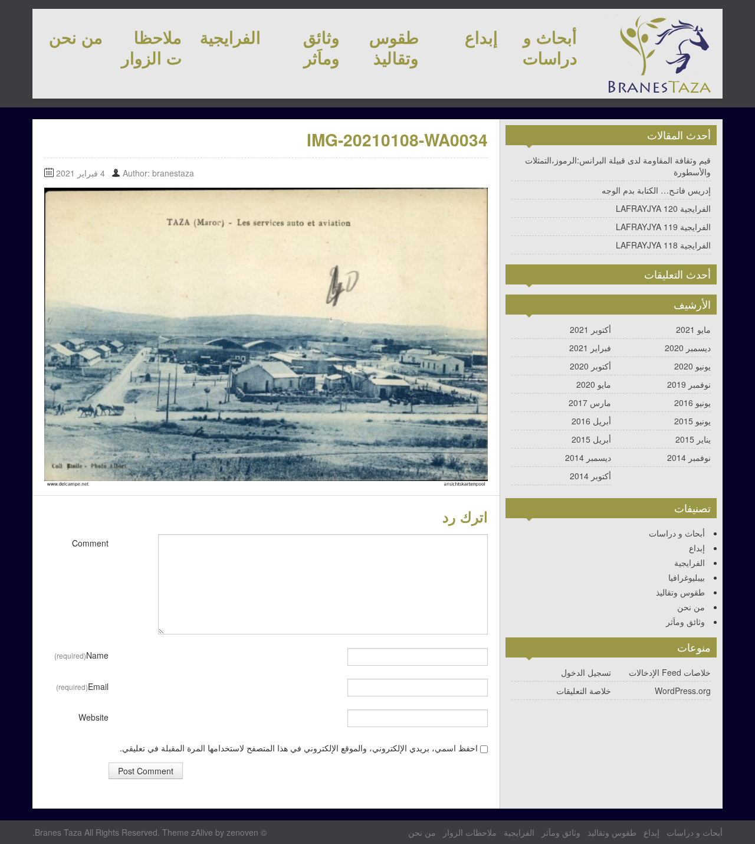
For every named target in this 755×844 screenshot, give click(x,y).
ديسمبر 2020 (688, 348)
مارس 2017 (590, 402)
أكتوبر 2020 (590, 366)
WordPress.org (683, 690)
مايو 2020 (593, 384)
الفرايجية (230, 37)
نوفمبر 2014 (689, 457)
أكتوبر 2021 (590, 329)
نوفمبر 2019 (689, 384)
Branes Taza (58, 832)
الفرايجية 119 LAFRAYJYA (663, 227)
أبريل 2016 (591, 421)
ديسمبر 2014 (588, 457)
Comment (90, 543)
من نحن (76, 37)
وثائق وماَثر (321, 47)
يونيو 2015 (692, 421)
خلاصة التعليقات (583, 690)
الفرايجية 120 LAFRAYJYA (663, 208)
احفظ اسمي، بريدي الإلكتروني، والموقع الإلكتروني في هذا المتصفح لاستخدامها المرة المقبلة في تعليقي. (299, 748)
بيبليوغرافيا (686, 577)
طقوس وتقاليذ (394, 47)
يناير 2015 (693, 439)
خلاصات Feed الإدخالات (670, 672)
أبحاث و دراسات (550, 47)
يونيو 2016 (692, 402)
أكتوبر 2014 (590, 476)
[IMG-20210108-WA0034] (266, 336)
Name (81, 655)
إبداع (481, 37)
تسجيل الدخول (586, 672)
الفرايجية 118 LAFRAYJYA (663, 245)
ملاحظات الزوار (152, 47)
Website (93, 717)
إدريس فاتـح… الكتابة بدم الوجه (656, 190)
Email (82, 686)
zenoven (242, 832)
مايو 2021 (693, 329)
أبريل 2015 (591, 439)
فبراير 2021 (590, 348)
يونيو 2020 (692, 366)
